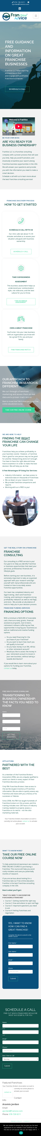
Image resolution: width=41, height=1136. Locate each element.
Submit (13, 978)
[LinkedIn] (20, 8)
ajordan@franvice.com (12, 1111)
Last (3, 724)
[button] (36, 15)
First (3, 718)
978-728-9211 (15, 1114)
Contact (27, 1121)
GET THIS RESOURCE (11, 735)
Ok (21, 1133)
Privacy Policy (16, 1121)
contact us (8, 668)
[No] (38, 1129)
